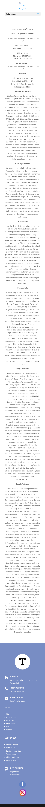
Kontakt (9, 730)
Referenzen (10, 723)
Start (8, 714)
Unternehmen (12, 717)
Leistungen (10, 720)
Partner (9, 726)
